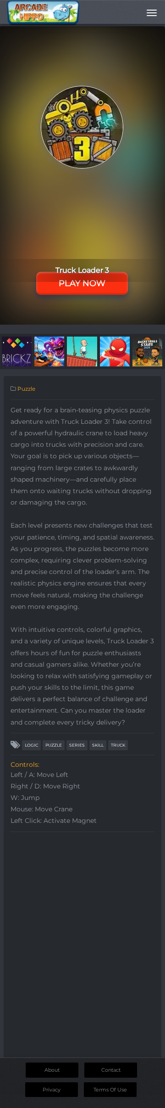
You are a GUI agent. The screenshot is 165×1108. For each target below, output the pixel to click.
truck (118, 745)
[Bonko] (82, 351)
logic (31, 745)
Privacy (51, 1089)
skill (98, 745)
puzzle (53, 745)
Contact (111, 1070)
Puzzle (26, 388)
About (52, 1070)
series (77, 745)
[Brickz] (17, 351)
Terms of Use (110, 1089)
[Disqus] (82, 951)
